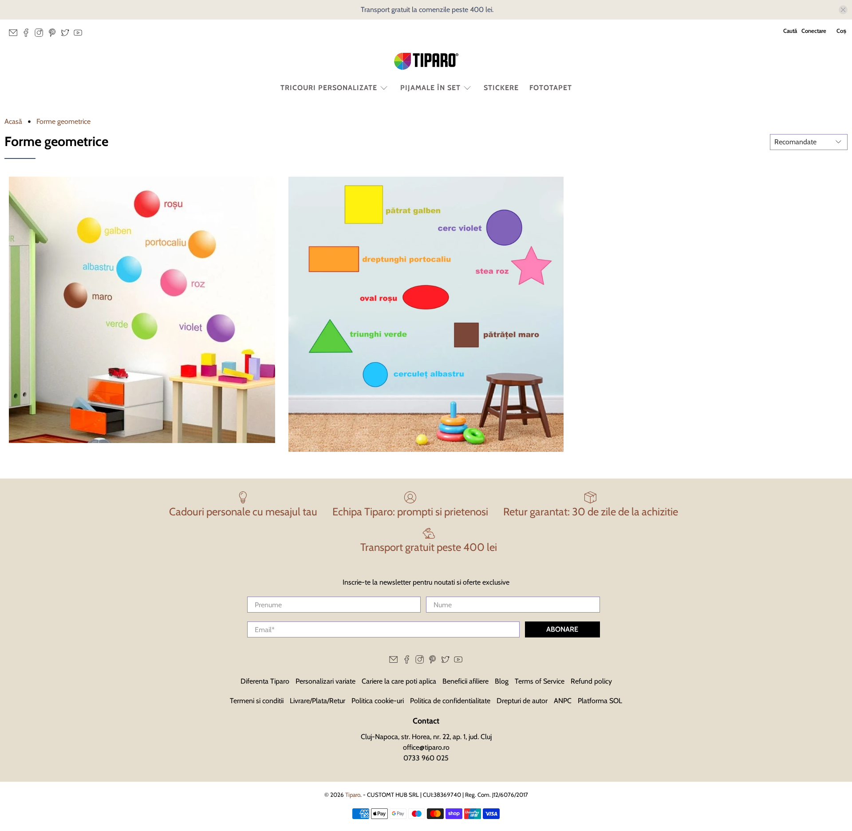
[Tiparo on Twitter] (67, 35)
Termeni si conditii (257, 700)
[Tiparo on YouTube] (80, 35)
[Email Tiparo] (15, 35)
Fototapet (550, 87)
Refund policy (591, 681)
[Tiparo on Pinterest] (54, 35)
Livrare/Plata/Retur (317, 700)
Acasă (13, 121)
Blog (502, 681)
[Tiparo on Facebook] (28, 35)
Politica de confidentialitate (450, 700)
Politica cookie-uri (377, 700)
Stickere (501, 87)
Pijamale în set (430, 87)
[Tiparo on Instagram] (41, 35)
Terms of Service (539, 681)
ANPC (563, 700)
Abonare (562, 629)
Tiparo (352, 794)
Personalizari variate (325, 681)
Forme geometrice (63, 121)
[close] (843, 9)
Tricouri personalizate (328, 87)
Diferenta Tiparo (265, 681)
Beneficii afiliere (465, 681)
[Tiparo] (426, 61)
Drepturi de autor (522, 700)
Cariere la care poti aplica (399, 681)
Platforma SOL (600, 700)
